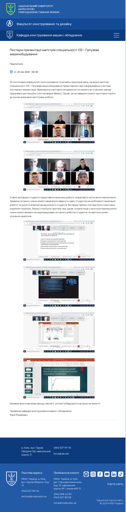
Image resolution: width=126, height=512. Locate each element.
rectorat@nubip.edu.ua (33, 496)
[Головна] (11, 479)
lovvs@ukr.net (61, 453)
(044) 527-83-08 (62, 497)
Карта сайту (115, 483)
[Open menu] (116, 35)
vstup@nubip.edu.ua (65, 502)
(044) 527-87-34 (62, 447)
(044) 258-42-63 (62, 494)
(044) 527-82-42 (30, 490)
